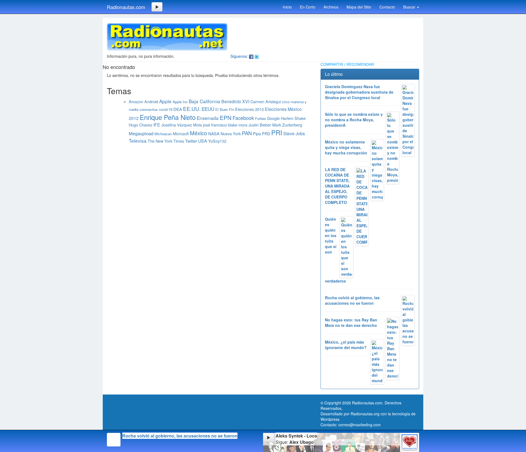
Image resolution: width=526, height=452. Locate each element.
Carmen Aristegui (265, 101)
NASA (213, 133)
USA (202, 141)
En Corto (307, 7)
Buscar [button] (409, 7)
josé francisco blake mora (225, 125)
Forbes (260, 118)
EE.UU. (192, 108)
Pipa (257, 133)
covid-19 (165, 109)
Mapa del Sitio (359, 7)
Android (151, 101)
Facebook (243, 117)
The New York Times (166, 141)
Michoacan (163, 133)
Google (273, 118)
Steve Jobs (294, 133)
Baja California (204, 101)
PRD (266, 133)
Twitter (191, 141)
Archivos (331, 7)
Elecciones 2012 (249, 109)
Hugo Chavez (140, 125)
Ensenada (208, 117)
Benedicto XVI (235, 101)
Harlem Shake (293, 118)
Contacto (387, 7)
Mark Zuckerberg (287, 125)
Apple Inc (180, 101)
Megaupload (141, 133)
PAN (247, 133)
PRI (276, 132)
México (198, 133)
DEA (177, 109)
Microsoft (181, 133)
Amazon (136, 101)
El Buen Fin (224, 109)
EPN (225, 117)
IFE (156, 125)
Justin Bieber (259, 125)
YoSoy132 (217, 141)
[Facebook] (251, 56)
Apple (165, 101)
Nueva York (231, 133)
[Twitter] (257, 56)
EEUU (208, 108)
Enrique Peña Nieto (168, 117)
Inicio (287, 7)
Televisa (138, 140)
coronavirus (148, 109)
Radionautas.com (126, 6)
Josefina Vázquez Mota (181, 125)
